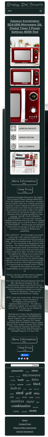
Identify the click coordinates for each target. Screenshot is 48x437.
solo (12, 394)
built (21, 379)
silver (34, 370)
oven (33, 410)
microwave (31, 375)
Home (24, 420)
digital (30, 401)
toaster (20, 384)
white (24, 389)
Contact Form (25, 424)
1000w (16, 411)
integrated (35, 407)
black (37, 384)
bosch (18, 376)
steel (19, 393)
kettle (13, 380)
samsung (11, 376)
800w (35, 379)
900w (37, 393)
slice (12, 384)
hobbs (38, 397)
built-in (15, 388)
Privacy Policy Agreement (25, 428)
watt (30, 389)
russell (24, 412)
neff (12, 397)
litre (37, 402)
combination (20, 406)
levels (24, 397)
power (27, 371)
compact (18, 397)
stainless (17, 401)
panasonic (18, 370)
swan (31, 397)
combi (28, 384)
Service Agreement (24, 432)
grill (28, 393)
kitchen (36, 389)
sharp (27, 380)
